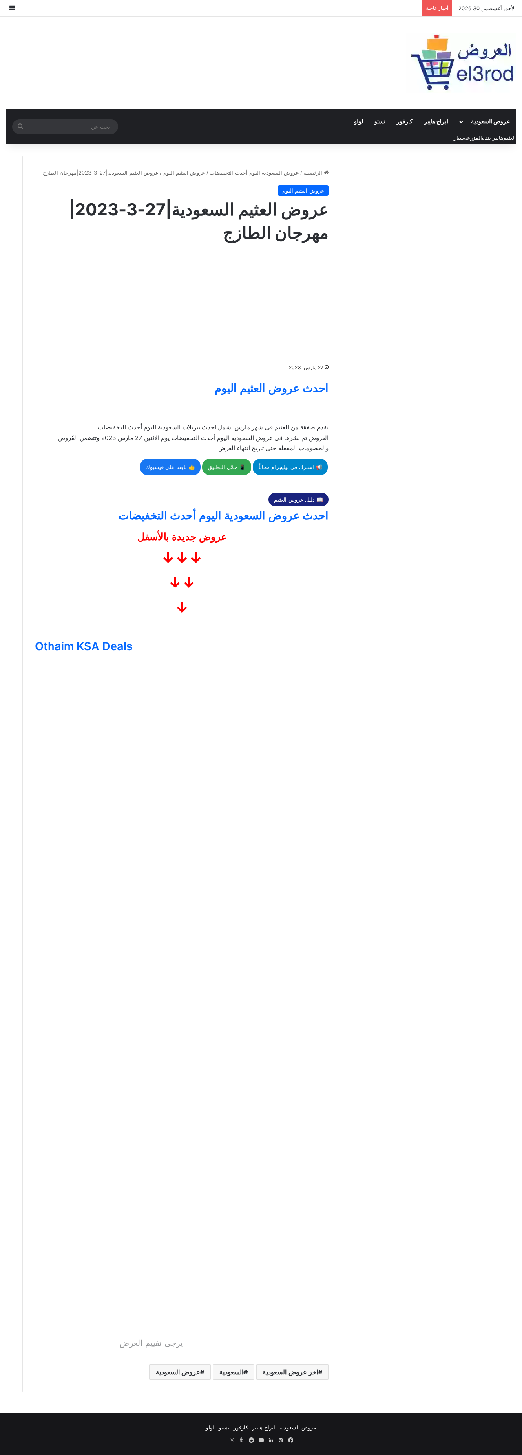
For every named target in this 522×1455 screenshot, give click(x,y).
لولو (358, 121)
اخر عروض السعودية (290, 1372)
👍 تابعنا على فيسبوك (170, 467)
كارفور (405, 121)
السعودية (231, 1372)
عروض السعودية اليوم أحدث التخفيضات (254, 172)
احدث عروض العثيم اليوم (272, 388)
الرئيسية (313, 172)
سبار (459, 137)
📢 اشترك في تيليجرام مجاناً (290, 467)
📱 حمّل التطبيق (227, 467)
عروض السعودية (490, 121)
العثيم (509, 137)
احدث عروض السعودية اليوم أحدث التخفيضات (224, 515)
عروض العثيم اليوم (184, 172)
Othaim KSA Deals (84, 646)
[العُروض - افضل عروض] (461, 63)
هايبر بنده (492, 137)
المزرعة (473, 137)
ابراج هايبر (436, 121)
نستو (379, 121)
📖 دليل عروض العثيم (298, 499)
